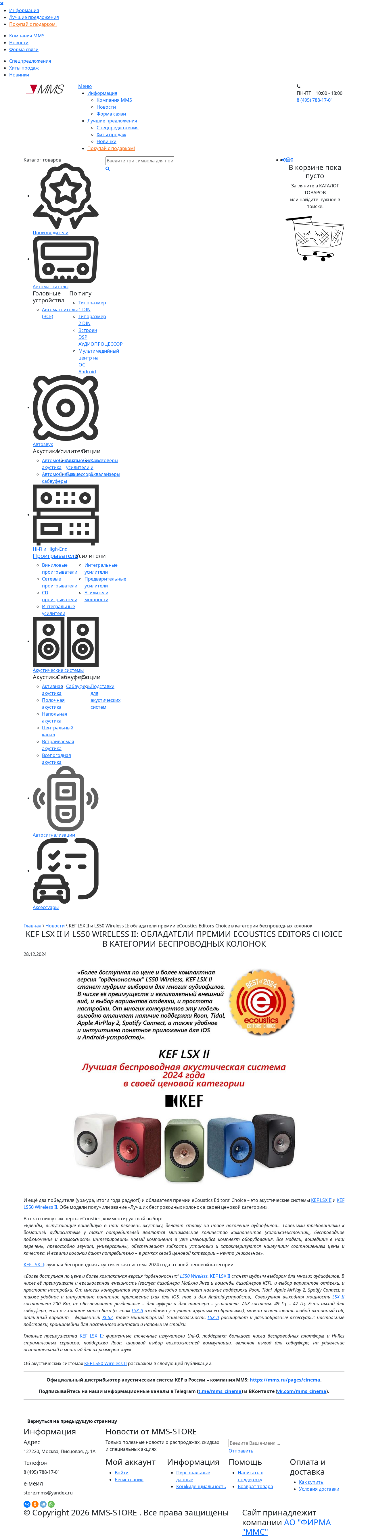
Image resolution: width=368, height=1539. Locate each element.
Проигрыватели (55, 556)
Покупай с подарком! (33, 24)
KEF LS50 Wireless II (105, 1363)
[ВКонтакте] (27, 1504)
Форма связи (24, 49)
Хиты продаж (24, 68)
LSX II (338, 1297)
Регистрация (129, 1479)
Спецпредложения (30, 61)
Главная (32, 926)
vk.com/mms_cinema (301, 1391)
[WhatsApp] (51, 1504)
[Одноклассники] (35, 1504)
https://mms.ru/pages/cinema (285, 1380)
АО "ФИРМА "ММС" (286, 1527)
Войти (122, 1472)
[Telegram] (43, 1504)
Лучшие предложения (34, 17)
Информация (24, 10)
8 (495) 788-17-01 (315, 100)
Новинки (19, 75)
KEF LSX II (321, 1200)
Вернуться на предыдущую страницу (72, 1421)
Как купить (311, 1482)
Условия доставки (319, 1489)
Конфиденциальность (201, 1486)
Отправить (241, 1451)
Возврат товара (255, 1486)
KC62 (107, 1317)
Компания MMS (27, 35)
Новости (18, 42)
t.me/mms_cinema (219, 1391)
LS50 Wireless (194, 1276)
